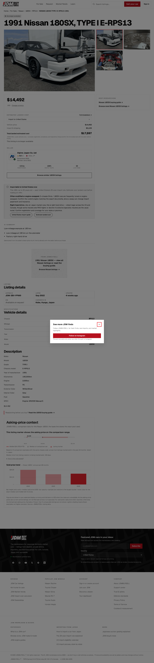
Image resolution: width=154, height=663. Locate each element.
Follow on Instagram (77, 336)
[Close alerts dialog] (99, 324)
